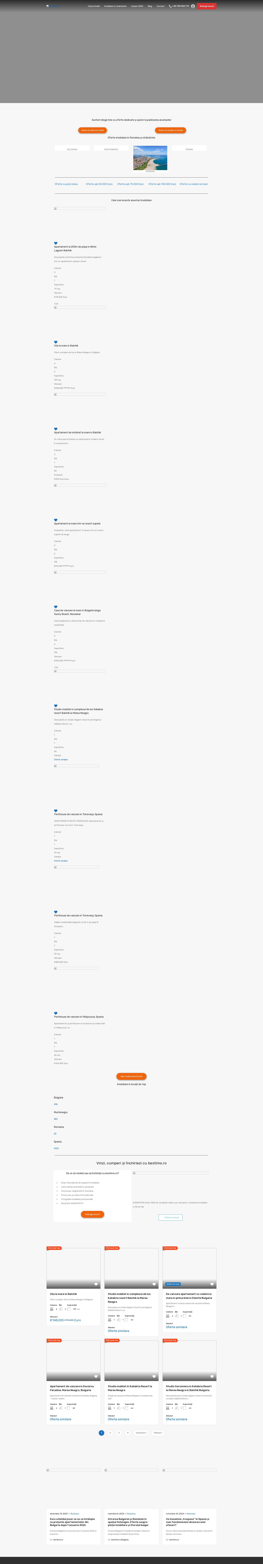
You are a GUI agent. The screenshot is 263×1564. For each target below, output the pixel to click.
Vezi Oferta (73, 1280)
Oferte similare (118, 1331)
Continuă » (141, 1433)
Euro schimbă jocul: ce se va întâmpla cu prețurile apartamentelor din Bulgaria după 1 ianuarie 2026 (72, 1522)
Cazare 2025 (137, 6)
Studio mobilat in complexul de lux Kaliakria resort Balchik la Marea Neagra (129, 1297)
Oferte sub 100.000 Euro (162, 184)
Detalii (132, 896)
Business (75, 1513)
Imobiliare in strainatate (115, 6)
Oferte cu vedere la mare (194, 184)
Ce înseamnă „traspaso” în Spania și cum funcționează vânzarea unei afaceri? (187, 1522)
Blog (150, 6)
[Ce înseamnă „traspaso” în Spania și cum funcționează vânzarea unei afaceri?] (189, 1508)
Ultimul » (158, 1433)
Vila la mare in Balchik (63, 1294)
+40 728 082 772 (180, 6)
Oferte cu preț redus (66, 184)
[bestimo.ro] (53, 6)
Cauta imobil (94, 6)
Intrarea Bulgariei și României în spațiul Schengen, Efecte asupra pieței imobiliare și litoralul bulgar (128, 1522)
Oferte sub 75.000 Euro (130, 184)
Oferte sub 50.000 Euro (99, 184)
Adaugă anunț (207, 6)
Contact (161, 6)
